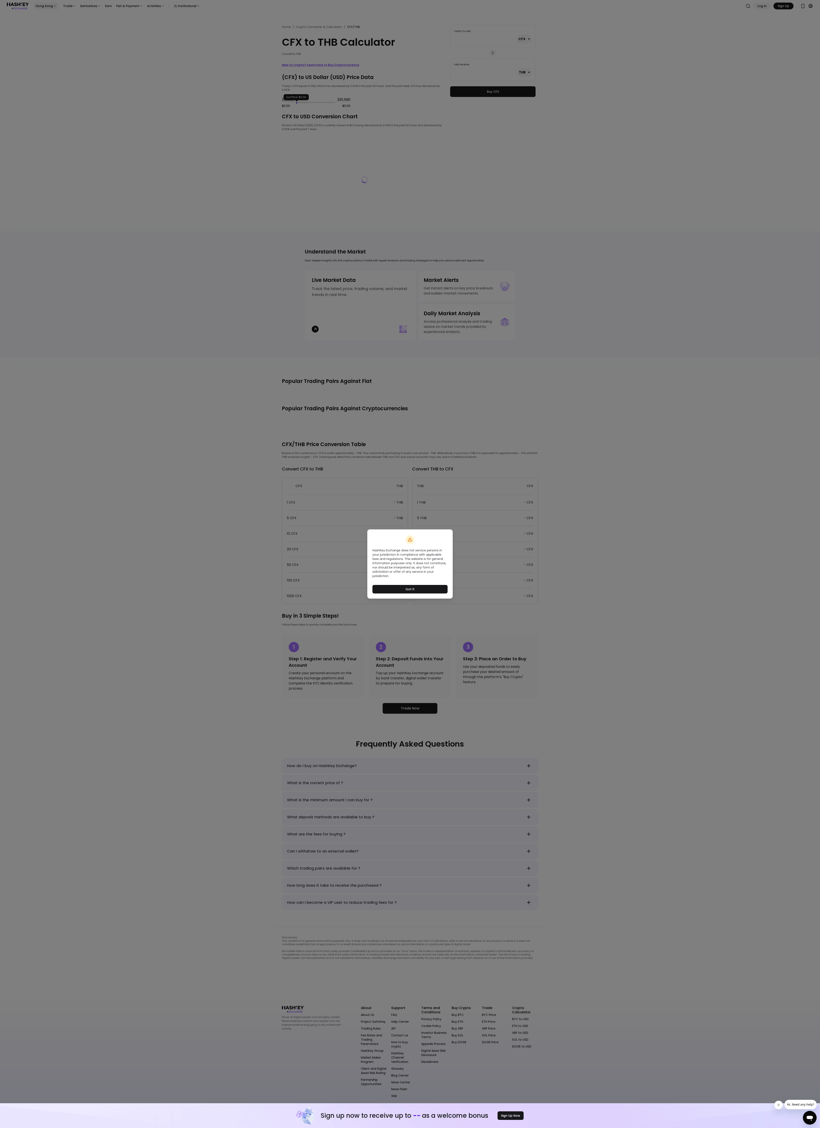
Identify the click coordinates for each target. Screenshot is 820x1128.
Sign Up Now (510, 1115)
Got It (410, 589)
